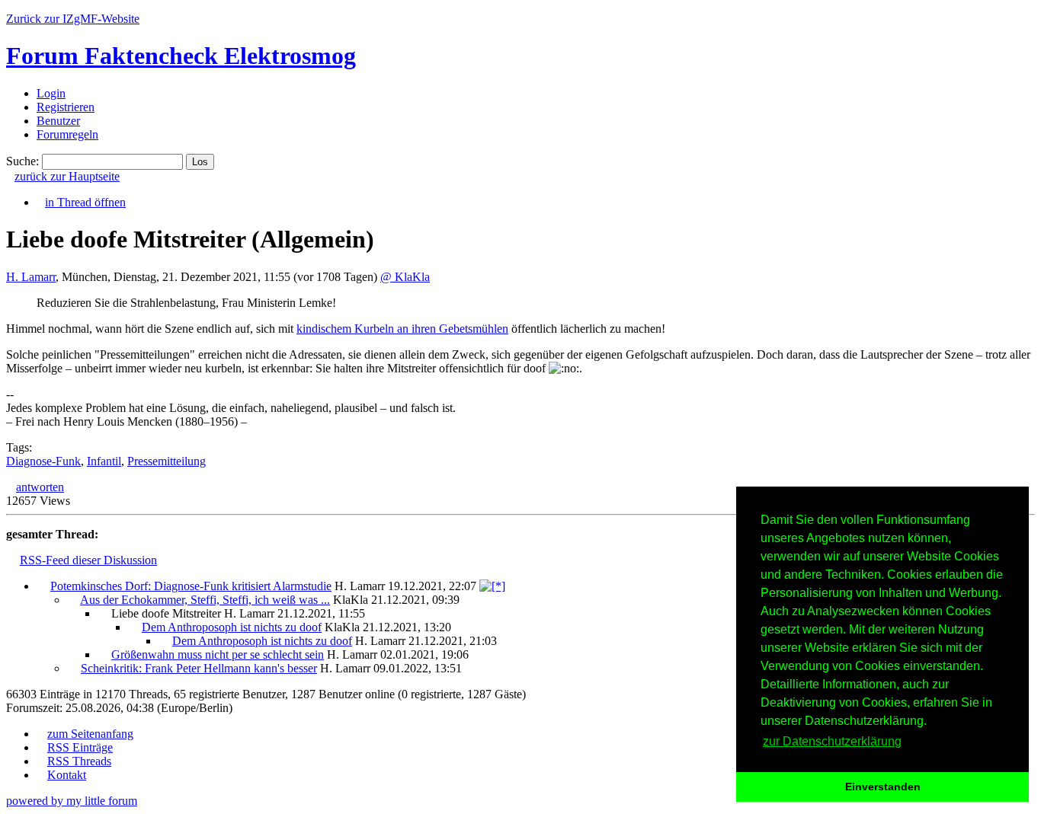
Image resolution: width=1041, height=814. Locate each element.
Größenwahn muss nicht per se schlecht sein (217, 654)
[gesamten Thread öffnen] (492, 585)
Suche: (22, 161)
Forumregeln (67, 134)
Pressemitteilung (166, 461)
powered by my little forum (71, 800)
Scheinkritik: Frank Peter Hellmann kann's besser (199, 668)
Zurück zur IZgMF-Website (72, 18)
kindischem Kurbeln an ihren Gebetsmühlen (402, 328)
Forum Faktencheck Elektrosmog (181, 55)
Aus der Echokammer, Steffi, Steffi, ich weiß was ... (205, 599)
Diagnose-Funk (43, 461)
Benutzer (58, 120)
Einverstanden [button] (883, 786)
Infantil (104, 461)
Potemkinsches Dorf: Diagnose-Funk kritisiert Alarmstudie (191, 585)
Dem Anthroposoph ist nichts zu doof (232, 627)
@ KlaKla (405, 276)
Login (51, 93)
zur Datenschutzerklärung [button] (832, 741)
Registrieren (65, 107)
